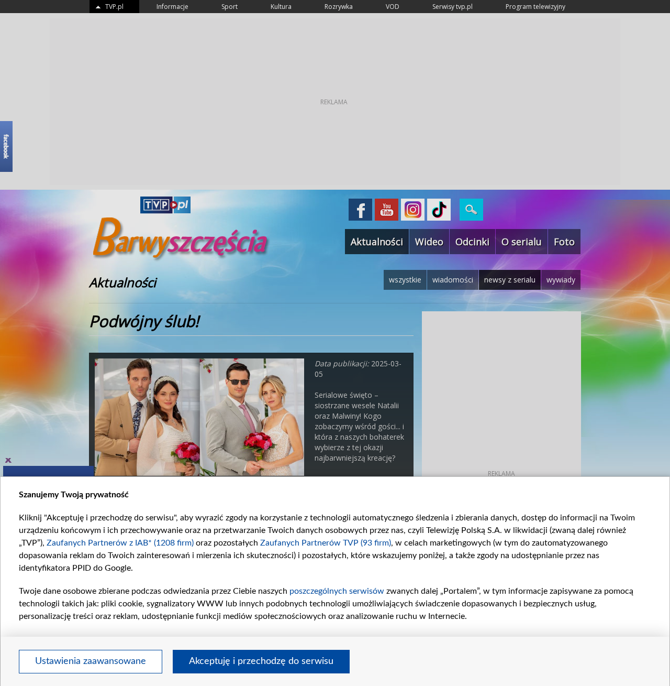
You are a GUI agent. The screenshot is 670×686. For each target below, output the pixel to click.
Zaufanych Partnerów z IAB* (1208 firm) (120, 543)
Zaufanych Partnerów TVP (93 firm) (325, 543)
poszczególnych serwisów (336, 591)
